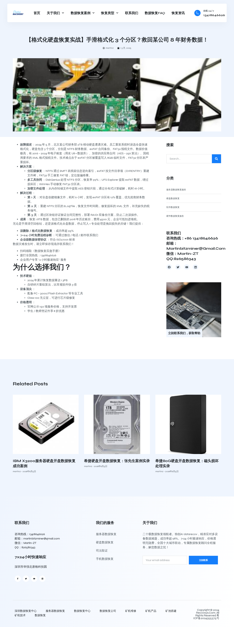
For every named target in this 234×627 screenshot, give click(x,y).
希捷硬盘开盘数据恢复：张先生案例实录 (117, 461)
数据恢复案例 (80, 13)
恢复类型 (107, 13)
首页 (37, 13)
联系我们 (131, 13)
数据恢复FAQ (155, 13)
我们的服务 (105, 522)
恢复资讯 (178, 13)
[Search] (216, 158)
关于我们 (53, 13)
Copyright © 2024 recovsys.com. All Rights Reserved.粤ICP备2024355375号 (206, 614)
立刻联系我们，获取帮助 (184, 333)
